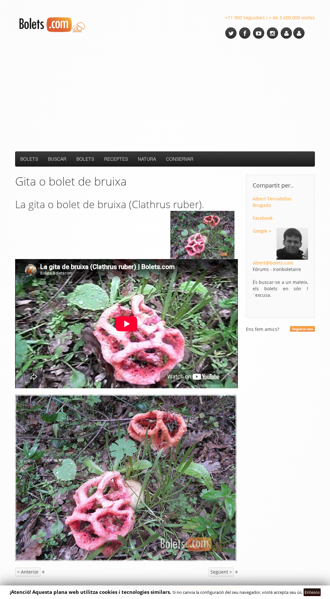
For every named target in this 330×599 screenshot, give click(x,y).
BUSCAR (57, 159)
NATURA (147, 159)
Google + (262, 231)
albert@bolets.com (273, 263)
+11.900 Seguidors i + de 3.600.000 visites (270, 17)
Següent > (221, 572)
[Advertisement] (165, 95)
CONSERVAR (179, 159)
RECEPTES (116, 159)
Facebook (263, 218)
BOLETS (29, 159)
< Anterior (28, 572)
